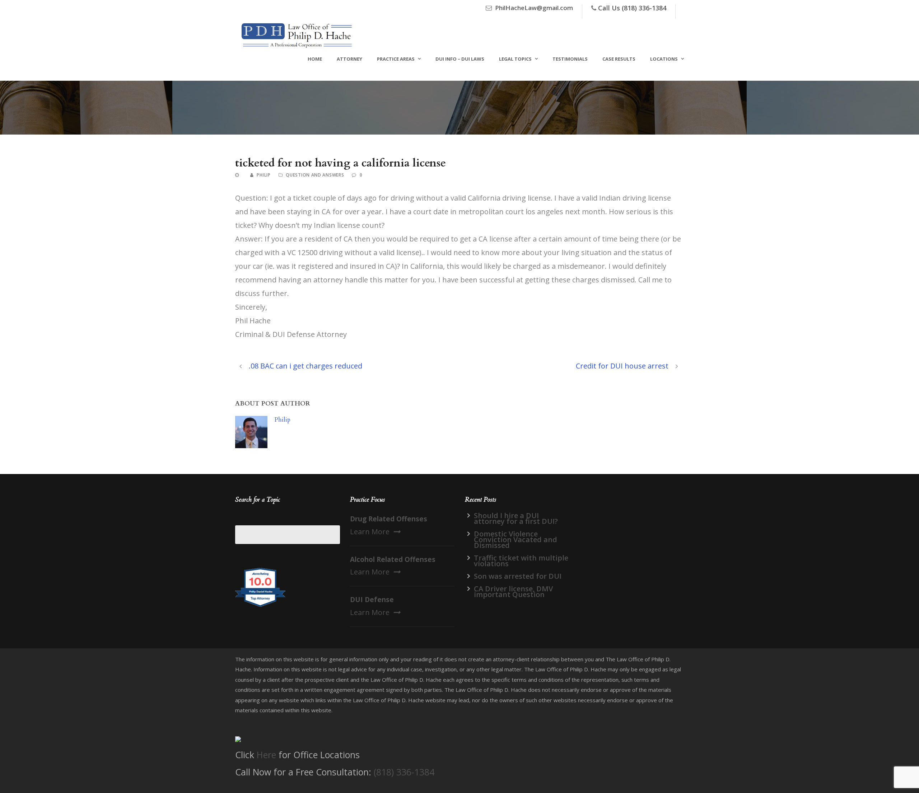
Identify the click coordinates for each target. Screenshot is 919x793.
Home (315, 59)
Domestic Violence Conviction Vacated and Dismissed (515, 539)
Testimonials (570, 59)
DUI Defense (372, 599)
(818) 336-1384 (404, 772)
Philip (263, 175)
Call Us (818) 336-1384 (632, 8)
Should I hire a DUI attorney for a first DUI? (516, 518)
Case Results (618, 59)
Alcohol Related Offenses (392, 559)
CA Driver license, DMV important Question (513, 591)
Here (266, 755)
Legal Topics (515, 59)
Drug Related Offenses (388, 519)
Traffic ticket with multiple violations (521, 560)
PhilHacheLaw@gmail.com (534, 8)
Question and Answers (315, 175)
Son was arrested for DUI (517, 576)
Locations (664, 59)
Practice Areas (396, 59)
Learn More (369, 531)
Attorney (349, 59)
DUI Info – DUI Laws (459, 59)
